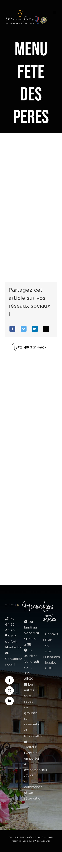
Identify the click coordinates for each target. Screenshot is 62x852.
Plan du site (48, 645)
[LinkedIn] (35, 329)
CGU (49, 668)
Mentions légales (50, 659)
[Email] (46, 329)
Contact (50, 634)
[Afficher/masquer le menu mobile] (55, 12)
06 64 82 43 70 (10, 624)
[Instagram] (9, 690)
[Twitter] (23, 329)
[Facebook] (12, 329)
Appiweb (45, 841)
